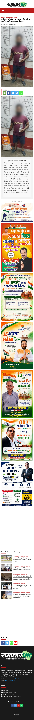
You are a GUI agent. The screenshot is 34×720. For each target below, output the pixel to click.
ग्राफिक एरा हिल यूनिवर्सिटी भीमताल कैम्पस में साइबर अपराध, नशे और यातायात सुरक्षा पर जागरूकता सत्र (22, 596)
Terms (25, 701)
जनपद (7, 17)
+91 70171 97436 (10, 680)
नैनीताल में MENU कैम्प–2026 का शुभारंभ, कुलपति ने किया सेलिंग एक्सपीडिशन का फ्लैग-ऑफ (22, 586)
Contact (14, 701)
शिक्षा (29, 566)
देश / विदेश (11, 17)
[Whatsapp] (21, 93)
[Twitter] (17, 93)
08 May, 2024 (13, 24)
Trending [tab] (17, 552)
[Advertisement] (17, 524)
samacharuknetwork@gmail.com (13, 678)
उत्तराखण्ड (3, 17)
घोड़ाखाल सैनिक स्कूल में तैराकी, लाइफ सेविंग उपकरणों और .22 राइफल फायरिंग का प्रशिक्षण (22, 559)
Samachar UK (5, 24)
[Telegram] (13, 93)
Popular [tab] (10, 552)
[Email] (4, 93)
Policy (20, 701)
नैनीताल (15, 17)
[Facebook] (9, 93)
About (9, 701)
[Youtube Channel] (15, 643)
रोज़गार (27, 556)
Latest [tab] (3, 552)
